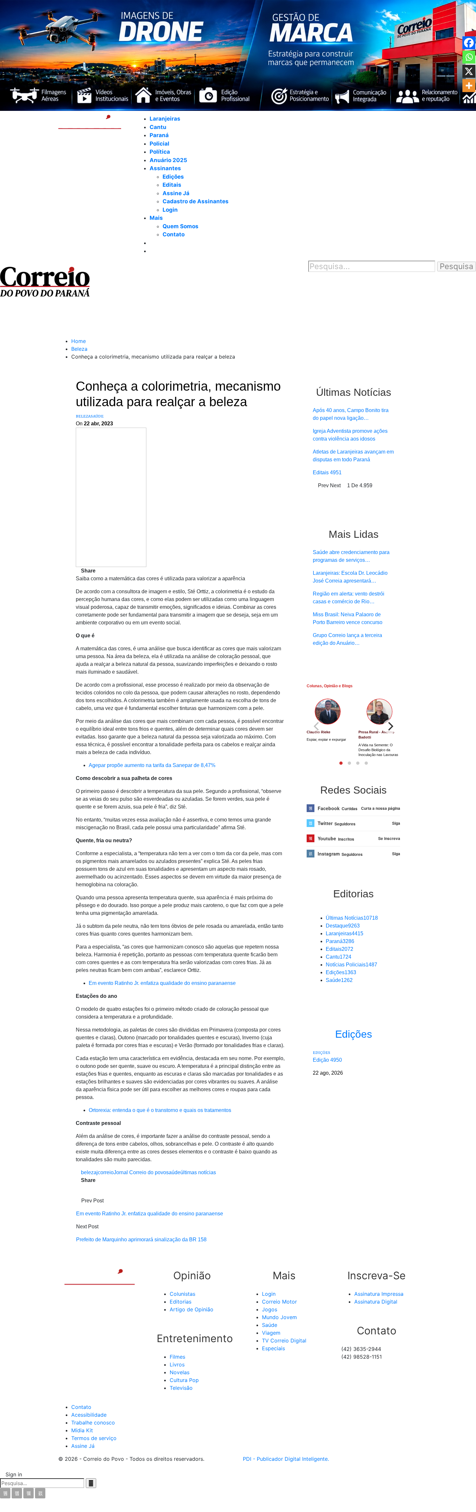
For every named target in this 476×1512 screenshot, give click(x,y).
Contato (174, 234)
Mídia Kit (82, 1430)
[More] (468, 85)
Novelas (179, 1372)
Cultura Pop (184, 1380)
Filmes (177, 1356)
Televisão (181, 1388)
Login (170, 210)
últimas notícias (198, 1172)
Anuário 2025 (168, 160)
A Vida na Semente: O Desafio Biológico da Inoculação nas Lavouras (378, 750)
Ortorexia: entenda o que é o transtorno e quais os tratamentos (160, 1110)
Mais (156, 218)
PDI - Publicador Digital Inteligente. (286, 1459)
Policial (159, 143)
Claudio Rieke (318, 732)
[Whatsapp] (468, 57)
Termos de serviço (94, 1438)
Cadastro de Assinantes (196, 201)
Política (160, 151)
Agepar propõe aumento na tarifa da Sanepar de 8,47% (152, 765)
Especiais (273, 1348)
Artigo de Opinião (191, 1309)
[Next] (390, 726)
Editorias (180, 1301)
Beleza (83, 416)
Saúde (97, 416)
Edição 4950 (327, 1060)
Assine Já (176, 193)
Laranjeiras (165, 118)
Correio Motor (279, 1301)
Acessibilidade (89, 1415)
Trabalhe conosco (93, 1422)
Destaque (343, 925)
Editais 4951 (327, 472)
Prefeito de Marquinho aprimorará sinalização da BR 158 (141, 1239)
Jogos (269, 1309)
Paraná (159, 135)
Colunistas (182, 1294)
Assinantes (165, 168)
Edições (173, 176)
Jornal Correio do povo (140, 1172)
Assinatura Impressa (378, 1294)
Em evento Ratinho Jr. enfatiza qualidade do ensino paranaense (162, 983)
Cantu (158, 127)
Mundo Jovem (279, 1317)
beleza (88, 1172)
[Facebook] (468, 42)
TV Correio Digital (284, 1340)
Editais (172, 185)
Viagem (271, 1332)
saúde (173, 1172)
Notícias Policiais (351, 964)
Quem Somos (180, 226)
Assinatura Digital (375, 1301)
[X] (468, 71)
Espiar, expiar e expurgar (326, 739)
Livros (177, 1364)
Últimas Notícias (352, 918)
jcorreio (105, 1172)
